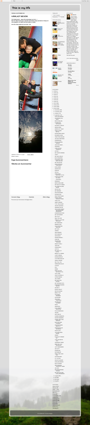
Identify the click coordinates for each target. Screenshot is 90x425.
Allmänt (16, 156)
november (57, 111)
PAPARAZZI (57, 181)
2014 (55, 108)
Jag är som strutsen (60, 29)
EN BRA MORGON (59, 256)
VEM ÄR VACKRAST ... (59, 205)
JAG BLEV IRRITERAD (59, 138)
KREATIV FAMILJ (58, 243)
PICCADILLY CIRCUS (59, 125)
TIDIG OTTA (57, 200)
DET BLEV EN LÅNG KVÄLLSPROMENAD (60, 373)
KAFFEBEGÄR (58, 352)
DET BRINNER (58, 190)
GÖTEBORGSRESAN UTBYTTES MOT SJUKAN (61, 43)
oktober (57, 113)
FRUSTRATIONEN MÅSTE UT (59, 326)
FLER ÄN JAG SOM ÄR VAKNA (59, 177)
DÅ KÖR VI (57, 287)
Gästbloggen (55, 398)
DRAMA (56, 335)
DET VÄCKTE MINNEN (59, 152)
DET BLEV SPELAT (59, 156)
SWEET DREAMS (58, 202)
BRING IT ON (57, 292)
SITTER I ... (57, 151)
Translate (62, 16)
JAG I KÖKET (57, 278)
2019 (55, 99)
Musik (54, 403)
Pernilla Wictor (71, 71)
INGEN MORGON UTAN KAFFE (58, 165)
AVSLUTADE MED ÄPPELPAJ (58, 227)
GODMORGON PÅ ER (59, 213)
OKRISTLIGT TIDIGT (59, 129)
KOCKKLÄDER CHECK (59, 133)
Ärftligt (59, 55)
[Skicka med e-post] (28, 154)
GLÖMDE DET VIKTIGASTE (58, 123)
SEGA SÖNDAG (58, 232)
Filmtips (54, 397)
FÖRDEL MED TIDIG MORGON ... (59, 320)
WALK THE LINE (58, 218)
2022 (55, 94)
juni (56, 379)
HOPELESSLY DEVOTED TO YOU (59, 174)
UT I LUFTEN (57, 358)
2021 (55, 96)
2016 (55, 104)
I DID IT (56, 154)
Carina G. (74, 14)
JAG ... (59, 48)
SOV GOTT (57, 348)
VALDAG (56, 312)
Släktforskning (55, 405)
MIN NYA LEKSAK (58, 291)
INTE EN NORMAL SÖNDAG (59, 143)
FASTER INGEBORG (59, 317)
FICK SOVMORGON (59, 310)
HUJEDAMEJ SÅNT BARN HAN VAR (59, 160)
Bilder (54, 392)
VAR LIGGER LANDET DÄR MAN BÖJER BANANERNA (59, 210)
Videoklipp (55, 408)
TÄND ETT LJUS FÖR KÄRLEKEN (59, 220)
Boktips (54, 394)
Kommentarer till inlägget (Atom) (25, 199)
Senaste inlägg (15, 197)
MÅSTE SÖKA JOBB (59, 183)
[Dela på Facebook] (31, 154)
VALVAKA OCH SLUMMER (58, 302)
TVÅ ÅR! (60, 81)
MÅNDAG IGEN (58, 224)
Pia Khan (70, 68)
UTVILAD (57, 265)
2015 (55, 106)
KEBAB (56, 269)
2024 (55, 91)
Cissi (69, 77)
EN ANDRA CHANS (59, 135)
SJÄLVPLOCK (58, 168)
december (57, 109)
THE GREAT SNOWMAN (58, 295)
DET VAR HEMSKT (59, 214)
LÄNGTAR (57, 239)
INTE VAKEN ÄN (58, 234)
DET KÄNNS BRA (58, 222)
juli (55, 377)
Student (54, 406)
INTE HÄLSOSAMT (59, 192)
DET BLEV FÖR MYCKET (58, 281)
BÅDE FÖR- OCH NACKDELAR (58, 345)
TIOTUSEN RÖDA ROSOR (58, 333)
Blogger (50, 413)
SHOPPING (57, 146)
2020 (55, 98)
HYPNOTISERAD (58, 277)
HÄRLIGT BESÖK (58, 260)
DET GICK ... (57, 229)
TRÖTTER (57, 245)
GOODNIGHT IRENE (59, 342)
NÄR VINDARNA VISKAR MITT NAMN (60, 366)
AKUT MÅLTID (58, 314)
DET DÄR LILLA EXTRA (58, 251)
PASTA (56, 304)
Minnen (54, 402)
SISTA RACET (58, 235)
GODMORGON (58, 140)
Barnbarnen (55, 391)
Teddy (69, 74)
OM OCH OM (57, 189)
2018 (55, 101)
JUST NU (57, 249)
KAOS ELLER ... (58, 330)
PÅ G (56, 267)
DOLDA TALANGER (59, 360)
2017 (55, 103)
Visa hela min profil (71, 55)
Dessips (70, 64)
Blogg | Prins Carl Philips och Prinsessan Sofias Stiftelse (72, 82)
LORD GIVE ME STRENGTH (58, 149)
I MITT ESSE (57, 273)
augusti (56, 375)
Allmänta (54, 387)
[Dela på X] (30, 154)
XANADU (57, 230)
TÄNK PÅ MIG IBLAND (59, 136)
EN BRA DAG (57, 350)
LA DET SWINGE (58, 255)
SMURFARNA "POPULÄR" (58, 242)
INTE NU (57, 172)
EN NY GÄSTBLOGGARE (61, 23)
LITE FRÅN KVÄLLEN (59, 258)
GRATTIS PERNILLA (59, 275)
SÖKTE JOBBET (60, 69)
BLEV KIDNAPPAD (59, 158)
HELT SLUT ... (58, 216)
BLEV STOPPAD (58, 363)
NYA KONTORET (58, 356)
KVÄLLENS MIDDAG (59, 116)
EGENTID (57, 170)
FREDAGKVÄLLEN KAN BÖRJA (59, 328)
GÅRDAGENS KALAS (59, 263)
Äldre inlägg (46, 197)
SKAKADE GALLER (59, 207)
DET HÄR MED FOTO (59, 283)
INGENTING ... (58, 306)
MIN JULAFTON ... (61, 36)
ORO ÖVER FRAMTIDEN (58, 300)
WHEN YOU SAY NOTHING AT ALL (59, 271)
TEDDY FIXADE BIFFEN (58, 131)
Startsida (31, 197)
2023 (55, 92)
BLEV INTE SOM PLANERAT (58, 323)
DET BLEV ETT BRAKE (60, 184)
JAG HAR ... (57, 368)
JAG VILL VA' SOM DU (60, 75)
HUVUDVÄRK (57, 297)
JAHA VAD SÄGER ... (59, 144)
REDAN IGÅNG (58, 127)
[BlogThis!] (29, 154)
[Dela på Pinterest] (33, 154)
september (57, 115)
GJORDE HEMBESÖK (59, 316)
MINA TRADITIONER (59, 196)
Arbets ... (54, 389)
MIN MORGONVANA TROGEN (59, 370)
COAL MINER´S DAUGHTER (58, 309)
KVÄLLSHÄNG (58, 167)
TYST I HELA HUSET (59, 204)
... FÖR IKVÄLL (58, 179)
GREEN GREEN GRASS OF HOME (59, 198)
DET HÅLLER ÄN (58, 162)
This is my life (21, 7)
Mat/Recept (55, 400)
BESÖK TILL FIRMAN (59, 253)
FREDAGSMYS (58, 247)
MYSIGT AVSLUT (58, 289)
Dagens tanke (55, 395)
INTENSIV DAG (58, 194)
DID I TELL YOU (58, 262)
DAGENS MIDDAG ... (59, 237)
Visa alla (77, 85)
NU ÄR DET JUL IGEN (60, 62)
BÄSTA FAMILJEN (58, 121)
